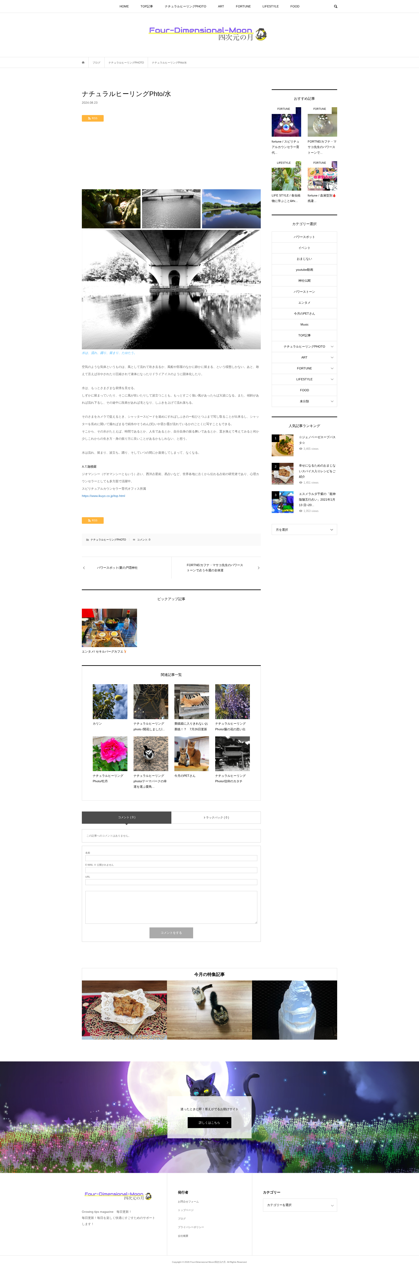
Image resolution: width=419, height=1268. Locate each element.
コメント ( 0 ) (126, 817)
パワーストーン (304, 291)
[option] (124, 1010)
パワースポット (304, 237)
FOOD (294, 6)
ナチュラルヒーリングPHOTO (185, 6)
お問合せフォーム (188, 1201)
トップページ (186, 1210)
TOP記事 (147, 6)
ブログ (182, 1218)
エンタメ (304, 302)
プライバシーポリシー (191, 1227)
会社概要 (183, 1235)
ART (221, 6)
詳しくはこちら (209, 1122)
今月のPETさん (304, 313)
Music (305, 324)
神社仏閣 (304, 280)
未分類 (304, 401)
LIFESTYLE (271, 6)
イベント (304, 248)
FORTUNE (243, 6)
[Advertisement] (171, 156)
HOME (124, 6)
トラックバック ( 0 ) (216, 817)
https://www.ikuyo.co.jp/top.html (104, 496)
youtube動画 (304, 269)
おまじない (304, 258)
